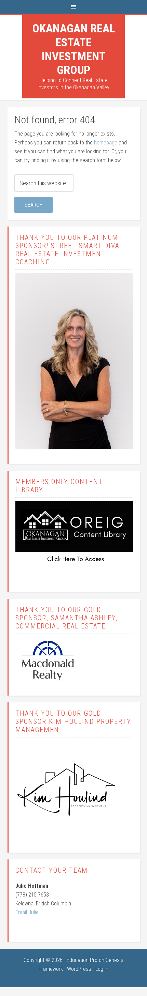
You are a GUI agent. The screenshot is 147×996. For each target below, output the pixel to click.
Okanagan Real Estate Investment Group (73, 49)
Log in (101, 969)
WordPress (79, 969)
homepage (105, 142)
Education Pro (82, 960)
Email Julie (27, 912)
